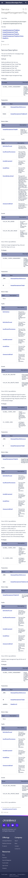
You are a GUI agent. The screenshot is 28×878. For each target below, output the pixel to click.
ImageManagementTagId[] (10, 129)
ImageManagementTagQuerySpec (12, 36)
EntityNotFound (7, 146)
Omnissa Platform (7, 840)
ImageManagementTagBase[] (19, 114)
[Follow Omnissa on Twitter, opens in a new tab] (17, 825)
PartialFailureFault (8, 176)
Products (4, 846)
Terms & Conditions (14, 876)
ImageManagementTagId (10, 32)
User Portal (5, 865)
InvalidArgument (7, 161)
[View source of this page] (23, 9)
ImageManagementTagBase (11, 30)
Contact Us (17, 848)
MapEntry (5, 38)
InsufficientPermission (9, 152)
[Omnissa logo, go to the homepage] (9, 821)
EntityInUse (6, 312)
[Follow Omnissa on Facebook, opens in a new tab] (8, 825)
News (16, 843)
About (16, 840)
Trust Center (5, 863)
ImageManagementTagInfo (10, 34)
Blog (3, 855)
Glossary (4, 868)
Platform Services (6, 843)
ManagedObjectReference (18, 107)
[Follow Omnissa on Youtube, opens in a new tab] (12, 825)
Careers (17, 846)
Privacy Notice (21, 874)
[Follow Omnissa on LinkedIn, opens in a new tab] (4, 825)
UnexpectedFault (8, 203)
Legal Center (12, 874)
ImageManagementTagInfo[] (11, 595)
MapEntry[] (14, 704)
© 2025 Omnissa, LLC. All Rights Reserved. (9, 830)
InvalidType (6, 168)
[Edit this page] (26, 9)
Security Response (6, 860)
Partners (4, 857)
